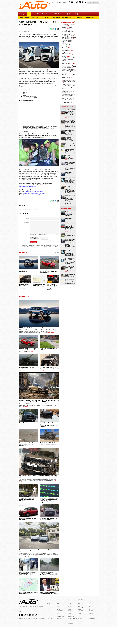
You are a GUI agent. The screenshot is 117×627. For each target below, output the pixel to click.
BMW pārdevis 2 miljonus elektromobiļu (26, 270)
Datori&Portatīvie (81, 604)
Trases (90, 612)
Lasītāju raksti (70, 624)
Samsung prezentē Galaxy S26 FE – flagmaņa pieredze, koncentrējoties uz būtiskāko (70, 261)
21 (50, 519)
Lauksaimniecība (60, 612)
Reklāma (59, 2)
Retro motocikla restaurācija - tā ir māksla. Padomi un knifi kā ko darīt (68, 80)
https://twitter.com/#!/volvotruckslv (31, 195)
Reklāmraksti (59, 614)
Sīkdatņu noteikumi (34, 609)
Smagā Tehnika (60, 610)
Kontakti (65, 2)
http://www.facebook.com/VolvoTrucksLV (35, 193)
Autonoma (49, 604)
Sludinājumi (50, 599)
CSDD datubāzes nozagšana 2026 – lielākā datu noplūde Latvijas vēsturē (68, 86)
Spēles (79, 609)
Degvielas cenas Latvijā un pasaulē (69, 25)
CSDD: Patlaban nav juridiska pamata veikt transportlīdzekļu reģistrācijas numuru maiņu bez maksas (70, 166)
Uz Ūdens (59, 609)
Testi (58, 613)
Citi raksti (23, 252)
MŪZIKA (65, 43)
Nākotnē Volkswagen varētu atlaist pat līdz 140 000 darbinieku (38, 550)
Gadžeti (79, 613)
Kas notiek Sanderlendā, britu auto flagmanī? (68, 40)
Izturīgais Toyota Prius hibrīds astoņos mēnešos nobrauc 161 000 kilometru (48, 271)
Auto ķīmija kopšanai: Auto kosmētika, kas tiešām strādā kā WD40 (68, 76)
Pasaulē (58, 603)
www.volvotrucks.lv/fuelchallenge (27, 186)
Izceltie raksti (24, 296)
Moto (58, 606)
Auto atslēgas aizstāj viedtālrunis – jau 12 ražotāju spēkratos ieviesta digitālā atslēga (70, 181)
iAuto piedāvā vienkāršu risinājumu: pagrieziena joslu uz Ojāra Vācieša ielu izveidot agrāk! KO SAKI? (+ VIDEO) (49, 574)
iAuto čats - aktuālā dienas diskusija (68, 55)
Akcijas (80, 618)
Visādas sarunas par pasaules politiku (68, 49)
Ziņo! (53, 2)
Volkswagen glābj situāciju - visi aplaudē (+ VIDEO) (48, 519)
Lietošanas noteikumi (38, 606)
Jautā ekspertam (93, 618)
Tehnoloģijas (81, 599)
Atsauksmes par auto (72, 620)
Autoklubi (69, 613)
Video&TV (49, 618)
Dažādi (79, 614)
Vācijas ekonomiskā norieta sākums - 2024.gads (69, 62)
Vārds (27, 218)
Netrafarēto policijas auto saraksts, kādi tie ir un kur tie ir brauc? (68, 46)
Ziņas (58, 599)
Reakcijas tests (71, 616)
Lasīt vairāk (51, 332)
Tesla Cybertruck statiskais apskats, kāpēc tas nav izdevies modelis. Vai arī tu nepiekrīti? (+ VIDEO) (48, 424)
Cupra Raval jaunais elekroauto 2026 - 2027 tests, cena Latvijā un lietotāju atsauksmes (68, 32)
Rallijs (90, 602)
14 (51, 576)
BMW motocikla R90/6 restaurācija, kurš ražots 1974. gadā (68, 91)
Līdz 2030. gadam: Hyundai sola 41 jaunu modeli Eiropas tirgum (25, 286)
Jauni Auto (49, 603)
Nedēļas (73, 109)
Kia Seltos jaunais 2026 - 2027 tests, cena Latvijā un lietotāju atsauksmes (69, 37)
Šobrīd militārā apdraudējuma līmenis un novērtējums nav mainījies (27, 444)
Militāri (69, 612)
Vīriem (69, 599)
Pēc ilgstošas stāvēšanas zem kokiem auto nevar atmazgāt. (68, 95)
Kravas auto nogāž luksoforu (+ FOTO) (70, 145)
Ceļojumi (69, 610)
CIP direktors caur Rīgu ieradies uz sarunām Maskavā (28, 593)
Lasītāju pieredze (72, 618)
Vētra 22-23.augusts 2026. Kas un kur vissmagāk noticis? (69, 59)
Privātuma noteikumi (24, 609)
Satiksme (69, 607)
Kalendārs (91, 613)
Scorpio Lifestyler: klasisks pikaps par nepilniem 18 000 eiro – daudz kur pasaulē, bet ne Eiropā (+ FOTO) (39, 401)
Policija (69, 604)
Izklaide (58, 604)
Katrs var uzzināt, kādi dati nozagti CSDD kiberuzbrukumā (39, 285)
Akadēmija (70, 606)
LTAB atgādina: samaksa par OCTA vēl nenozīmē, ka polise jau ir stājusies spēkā (52, 287)
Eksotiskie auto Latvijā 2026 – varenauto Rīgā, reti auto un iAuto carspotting (69, 66)
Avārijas (69, 603)
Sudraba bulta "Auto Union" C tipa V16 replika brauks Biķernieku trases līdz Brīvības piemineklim (69, 100)
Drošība (69, 602)
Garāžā (69, 609)
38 (44, 426)
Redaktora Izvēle (60, 616)
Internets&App (81, 607)
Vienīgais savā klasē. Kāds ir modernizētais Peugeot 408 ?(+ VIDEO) (27, 499)
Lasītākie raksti (67, 107)
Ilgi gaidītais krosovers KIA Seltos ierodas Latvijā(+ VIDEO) (38, 475)
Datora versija (22, 611)
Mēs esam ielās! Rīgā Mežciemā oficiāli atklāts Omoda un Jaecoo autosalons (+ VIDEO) (28, 573)
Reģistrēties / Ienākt (93, 2)
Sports (90, 599)
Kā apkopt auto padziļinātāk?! (66, 52)
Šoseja (90, 604)
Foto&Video (80, 610)
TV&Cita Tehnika (81, 612)
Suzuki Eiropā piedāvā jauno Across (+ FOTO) (27, 423)
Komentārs (26, 222)
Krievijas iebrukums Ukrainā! (67, 28)
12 (47, 402)
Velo (58, 607)
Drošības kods (25, 238)
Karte (69, 614)
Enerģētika (80, 602)
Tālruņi (79, 603)
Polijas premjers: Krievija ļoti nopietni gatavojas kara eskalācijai (28, 368)
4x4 (89, 606)
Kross (90, 603)
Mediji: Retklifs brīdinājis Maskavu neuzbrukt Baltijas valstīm (49, 443)
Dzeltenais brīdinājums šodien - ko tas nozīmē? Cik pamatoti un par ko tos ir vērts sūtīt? (69, 71)
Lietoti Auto (49, 602)
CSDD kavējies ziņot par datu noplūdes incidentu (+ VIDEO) (48, 593)
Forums (59, 618)
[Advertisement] (58, 113)
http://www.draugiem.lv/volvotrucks (34, 191)
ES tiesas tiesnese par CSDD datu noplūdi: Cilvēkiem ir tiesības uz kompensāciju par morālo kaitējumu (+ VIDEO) (49, 500)
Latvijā (58, 602)
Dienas (69, 109)
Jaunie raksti (66, 209)
